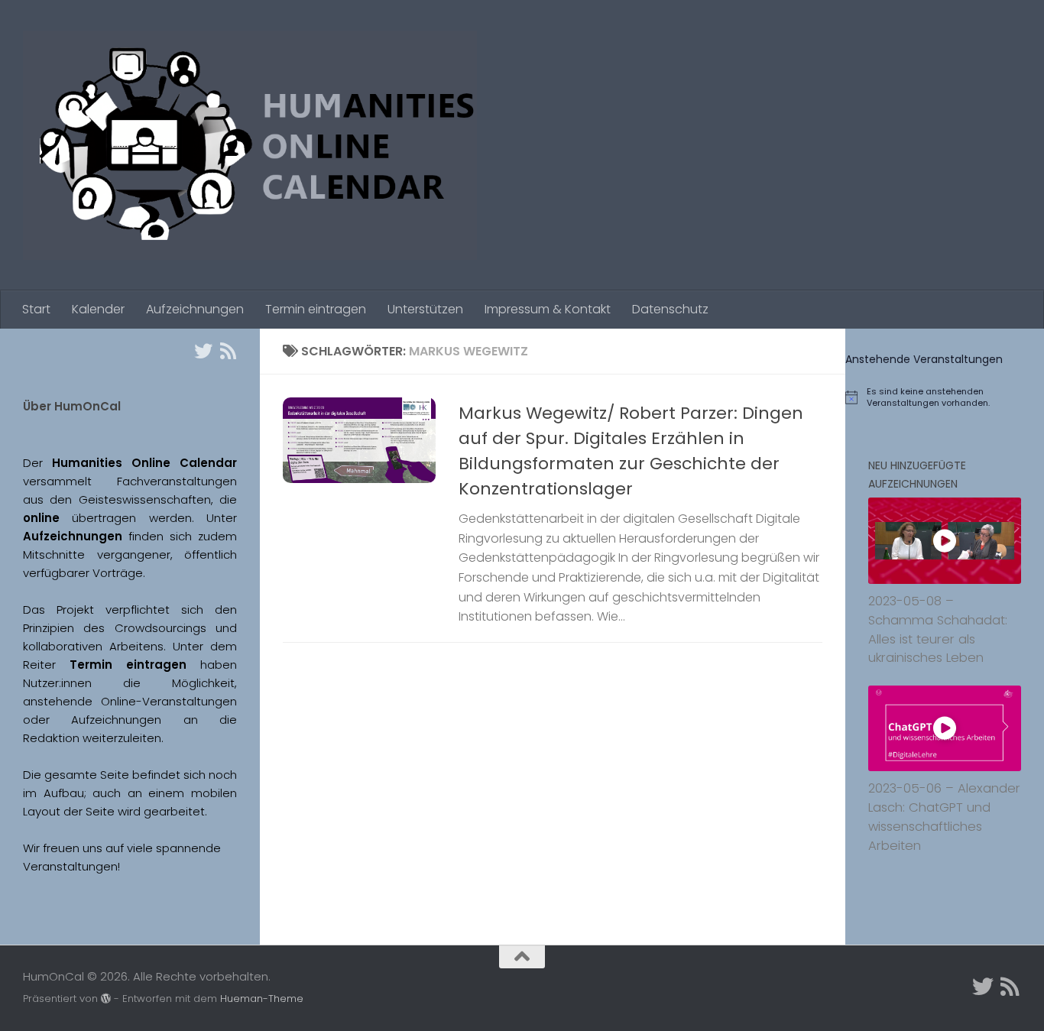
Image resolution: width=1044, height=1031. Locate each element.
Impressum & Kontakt (548, 309)
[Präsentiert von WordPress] (106, 998)
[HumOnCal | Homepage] (250, 145)
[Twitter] (203, 351)
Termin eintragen (315, 309)
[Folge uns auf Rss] (228, 351)
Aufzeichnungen (195, 309)
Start (36, 309)
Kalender (98, 309)
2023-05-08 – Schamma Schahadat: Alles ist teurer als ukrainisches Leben (937, 629)
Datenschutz (670, 309)
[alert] (944, 397)
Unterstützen (425, 309)
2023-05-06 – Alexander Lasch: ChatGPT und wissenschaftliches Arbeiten (944, 817)
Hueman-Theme (261, 998)
